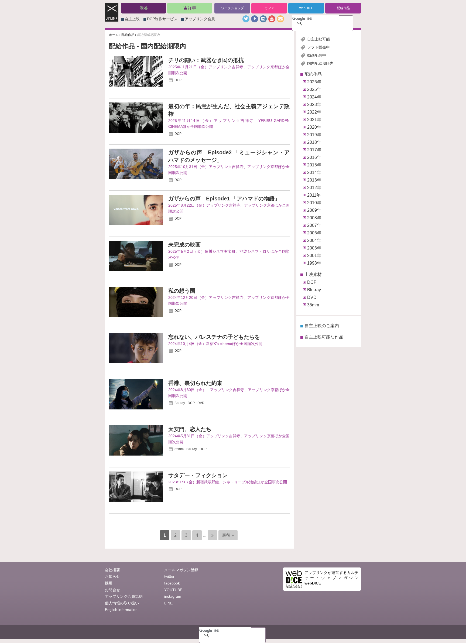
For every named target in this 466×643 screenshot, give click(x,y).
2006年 (314, 233)
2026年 (314, 82)
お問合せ (112, 590)
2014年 (314, 172)
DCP (177, 80)
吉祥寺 (189, 8)
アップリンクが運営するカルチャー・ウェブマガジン (331, 577)
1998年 (314, 263)
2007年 (314, 225)
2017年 (314, 150)
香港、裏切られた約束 (195, 383)
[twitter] (245, 18)
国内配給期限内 (320, 63)
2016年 (314, 157)
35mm (179, 449)
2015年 (314, 165)
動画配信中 (316, 55)
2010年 (314, 202)
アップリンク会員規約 (124, 596)
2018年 (314, 142)
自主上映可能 (318, 39)
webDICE (306, 8)
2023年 (314, 104)
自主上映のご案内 (321, 325)
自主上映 (132, 19)
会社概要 (112, 570)
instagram (172, 596)
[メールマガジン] (280, 18)
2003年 (314, 248)
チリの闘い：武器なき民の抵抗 (206, 60)
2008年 (314, 218)
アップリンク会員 (200, 19)
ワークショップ (232, 8)
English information (121, 609)
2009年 (314, 210)
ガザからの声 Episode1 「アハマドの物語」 (224, 198)
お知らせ (112, 576)
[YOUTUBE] (271, 18)
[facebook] (254, 18)
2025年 (314, 89)
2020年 (314, 127)
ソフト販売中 (318, 47)
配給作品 (343, 8)
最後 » (228, 535)
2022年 (314, 112)
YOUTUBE (173, 590)
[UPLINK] (111, 18)
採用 (108, 583)
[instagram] (263, 18)
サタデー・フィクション (198, 475)
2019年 (314, 134)
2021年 (314, 119)
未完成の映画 (184, 245)
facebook (172, 583)
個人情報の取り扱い (122, 603)
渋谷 (143, 8)
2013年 (314, 180)
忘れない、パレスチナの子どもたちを (214, 337)
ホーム (114, 35)
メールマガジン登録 (181, 570)
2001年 (314, 255)
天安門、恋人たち (189, 429)
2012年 (314, 187)
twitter (169, 576)
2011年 (314, 195)
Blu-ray (179, 403)
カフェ (269, 8)
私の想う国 (181, 291)
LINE (168, 603)
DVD (200, 403)
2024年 (314, 97)
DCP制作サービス (162, 19)
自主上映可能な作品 (323, 337)
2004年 (314, 240)
